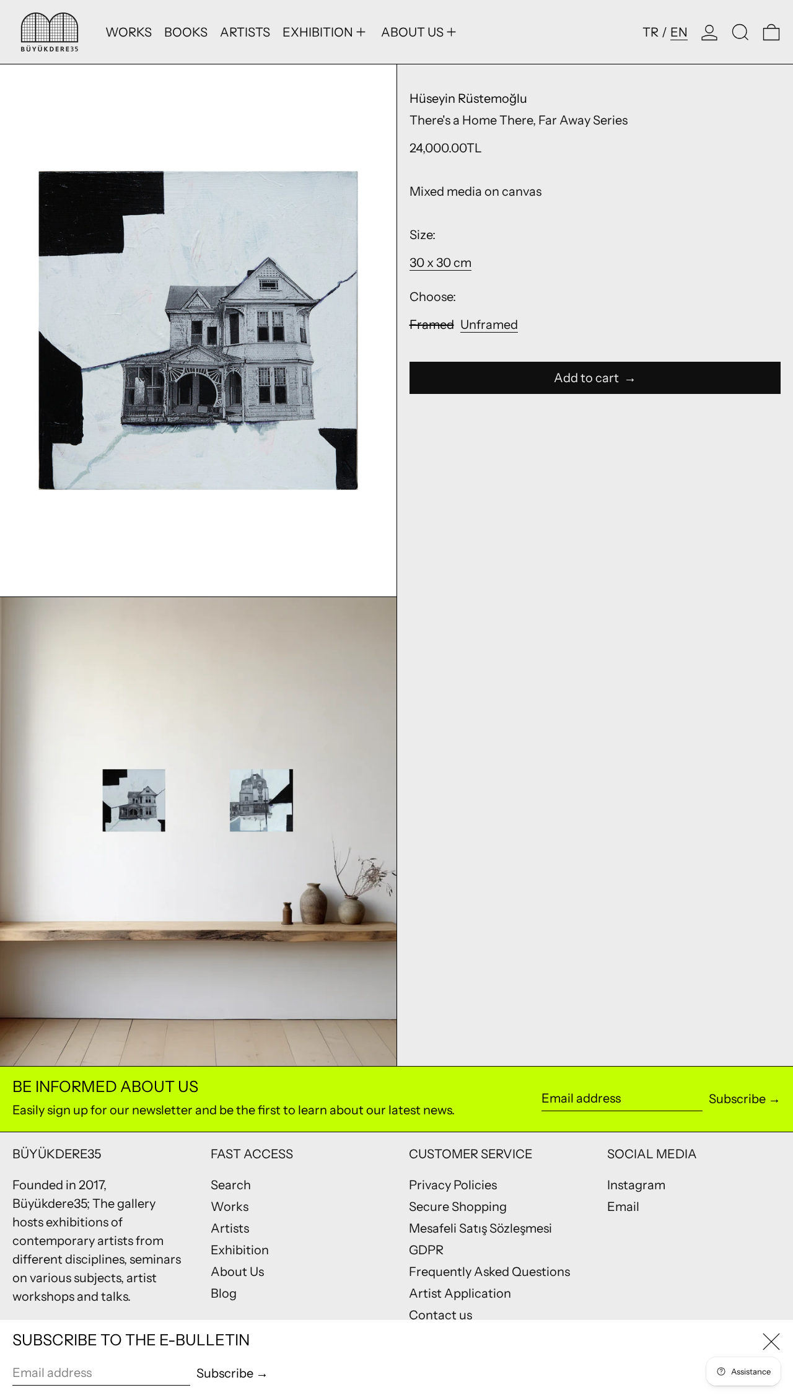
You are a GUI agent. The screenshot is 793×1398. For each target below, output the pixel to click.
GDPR (426, 1250)
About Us (237, 1271)
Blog (224, 1293)
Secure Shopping (458, 1206)
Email (623, 1206)
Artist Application (460, 1293)
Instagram (636, 1184)
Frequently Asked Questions (489, 1271)
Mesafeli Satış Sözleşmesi (480, 1228)
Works (229, 1206)
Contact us (440, 1315)
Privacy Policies (453, 1184)
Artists (230, 1228)
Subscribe (737, 1098)
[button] (740, 32)
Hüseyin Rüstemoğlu (468, 98)
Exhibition (240, 1250)
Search (231, 1184)
